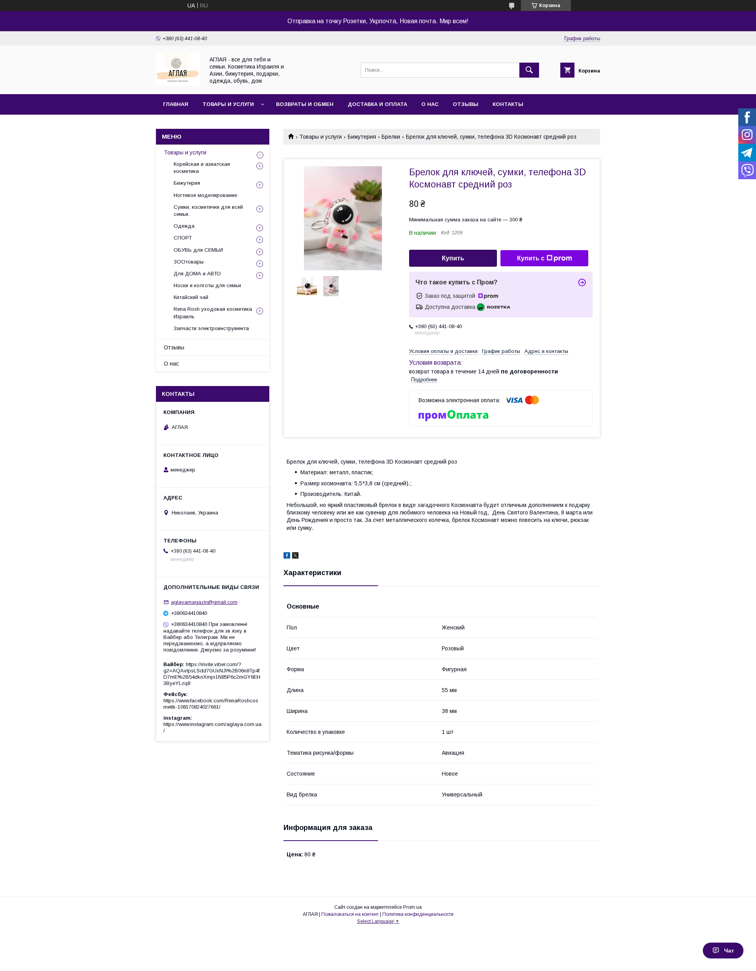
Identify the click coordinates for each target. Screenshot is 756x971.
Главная (175, 104)
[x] (295, 556)
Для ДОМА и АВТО (197, 274)
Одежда (184, 226)
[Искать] (529, 70)
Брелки (391, 137)
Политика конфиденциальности (418, 914)
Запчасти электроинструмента (211, 328)
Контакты (508, 104)
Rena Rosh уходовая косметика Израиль (213, 312)
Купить (453, 258)
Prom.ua (412, 907)
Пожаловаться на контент (350, 914)
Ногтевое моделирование (205, 195)
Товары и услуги (228, 104)
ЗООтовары (189, 262)
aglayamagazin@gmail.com (204, 602)
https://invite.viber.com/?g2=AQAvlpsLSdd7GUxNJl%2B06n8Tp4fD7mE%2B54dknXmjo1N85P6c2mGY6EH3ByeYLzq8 (211, 673)
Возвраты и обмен (305, 104)
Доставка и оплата (377, 104)
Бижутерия (362, 137)
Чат (729, 950)
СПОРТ (183, 238)
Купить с (531, 258)
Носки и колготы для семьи (207, 285)
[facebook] (287, 556)
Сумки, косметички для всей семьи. (208, 210)
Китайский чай (191, 297)
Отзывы (465, 104)
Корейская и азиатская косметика (202, 167)
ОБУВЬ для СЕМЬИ (198, 250)
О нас (430, 104)
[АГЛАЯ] (178, 84)
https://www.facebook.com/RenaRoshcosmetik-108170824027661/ (210, 704)
